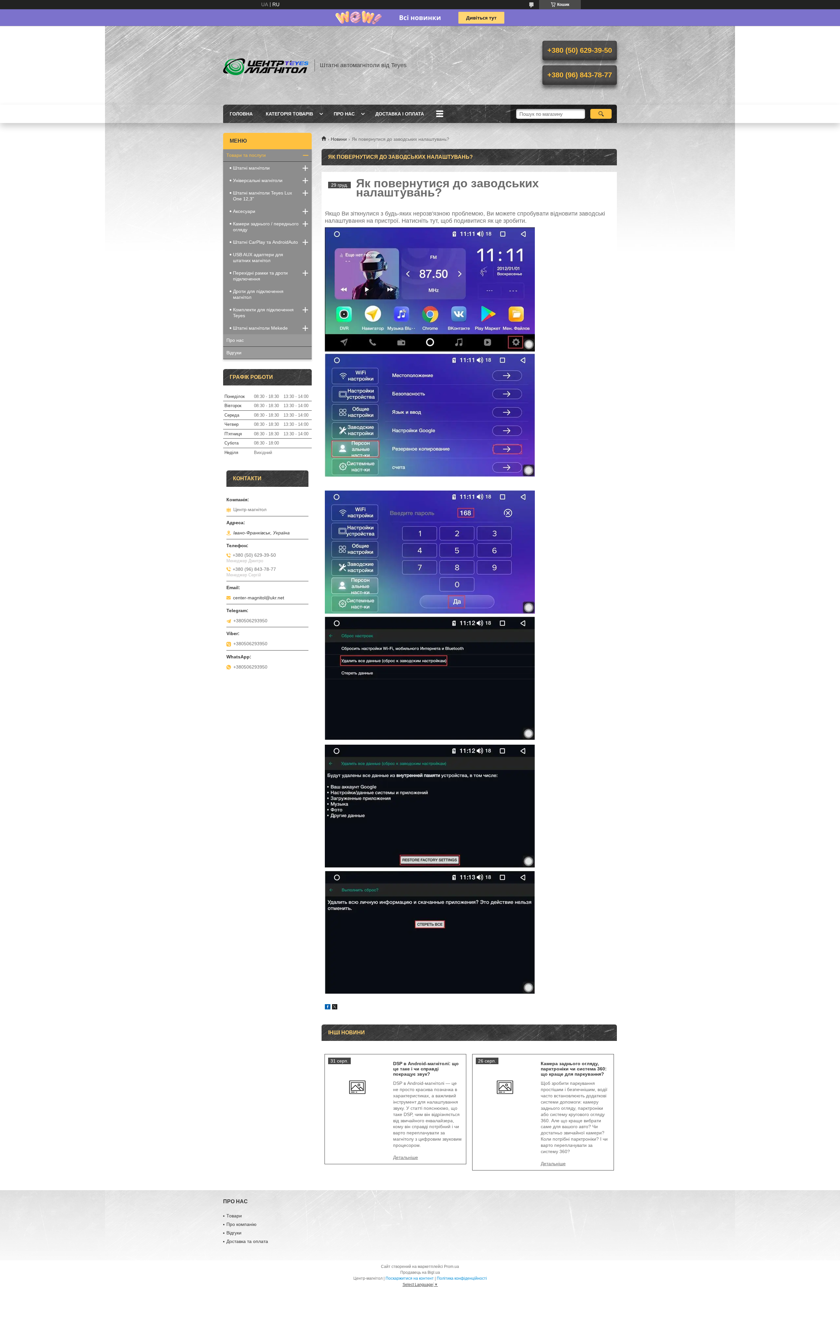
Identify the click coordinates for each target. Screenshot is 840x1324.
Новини (339, 139)
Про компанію (241, 1224)
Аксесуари (244, 211)
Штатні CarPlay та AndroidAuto (265, 242)
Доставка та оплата (247, 1241)
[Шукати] (601, 114)
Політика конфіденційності (462, 1278)
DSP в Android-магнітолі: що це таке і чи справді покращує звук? (426, 1069)
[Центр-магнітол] (265, 65)
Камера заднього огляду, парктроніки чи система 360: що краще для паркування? (574, 1069)
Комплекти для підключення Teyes (263, 312)
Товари (234, 1215)
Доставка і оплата (399, 113)
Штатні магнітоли (251, 168)
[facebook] (327, 1007)
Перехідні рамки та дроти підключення (260, 275)
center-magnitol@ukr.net (258, 597)
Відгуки (234, 352)
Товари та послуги (246, 155)
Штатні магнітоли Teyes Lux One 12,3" (262, 195)
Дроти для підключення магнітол (258, 294)
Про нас (344, 113)
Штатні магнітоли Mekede (260, 328)
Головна (241, 113)
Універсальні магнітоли (258, 180)
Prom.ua (451, 1266)
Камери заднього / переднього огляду (266, 226)
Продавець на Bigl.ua (420, 1272)
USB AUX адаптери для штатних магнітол (258, 257)
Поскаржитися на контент (410, 1278)
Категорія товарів (289, 113)
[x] (334, 1007)
